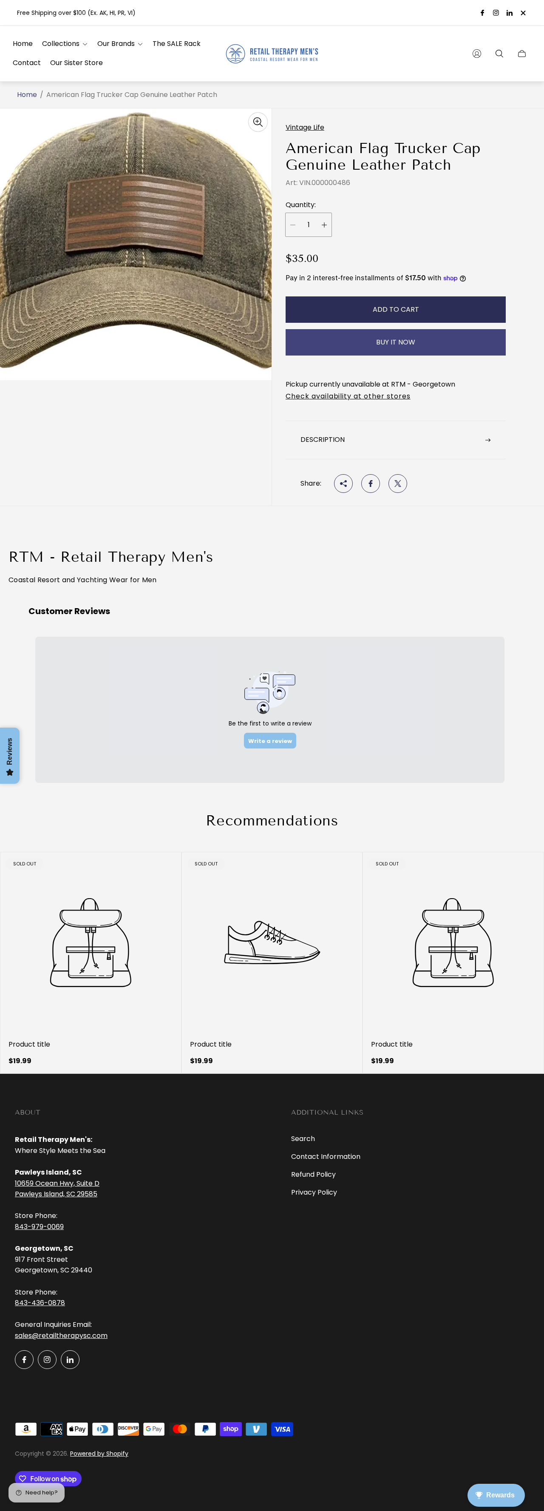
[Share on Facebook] (370, 483)
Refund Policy (313, 1174)
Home (27, 95)
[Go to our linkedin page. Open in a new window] (509, 12)
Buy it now (395, 342)
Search (303, 1139)
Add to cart (396, 309)
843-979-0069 (39, 1227)
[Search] (499, 53)
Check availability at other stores (348, 397)
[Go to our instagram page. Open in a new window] (496, 12)
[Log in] (477, 53)
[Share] (343, 483)
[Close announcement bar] (522, 13)
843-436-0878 (40, 1303)
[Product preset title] (90, 942)
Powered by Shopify (99, 1453)
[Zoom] (258, 122)
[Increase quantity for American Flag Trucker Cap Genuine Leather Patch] (324, 224)
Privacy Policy (314, 1192)
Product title (29, 1044)
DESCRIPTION (322, 439)
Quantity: (301, 205)
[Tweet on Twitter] (397, 483)
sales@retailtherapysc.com (61, 1335)
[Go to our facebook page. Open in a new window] (482, 12)
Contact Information (325, 1156)
